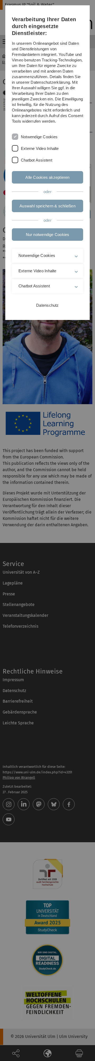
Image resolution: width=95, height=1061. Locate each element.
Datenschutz (47, 305)
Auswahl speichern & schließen (47, 206)
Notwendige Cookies (39, 137)
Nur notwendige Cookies (47, 234)
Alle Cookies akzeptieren (47, 177)
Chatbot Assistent (36, 160)
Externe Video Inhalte (40, 148)
